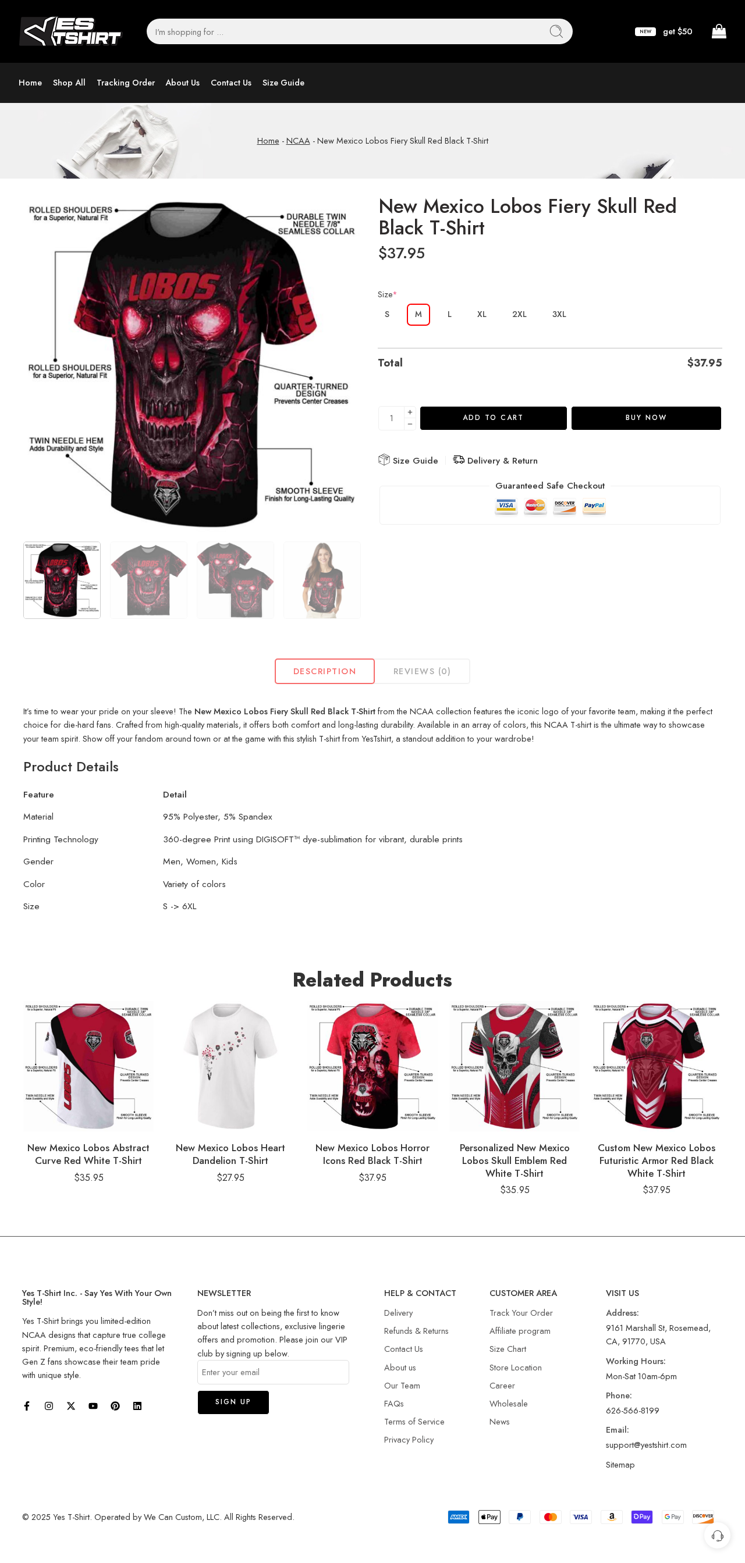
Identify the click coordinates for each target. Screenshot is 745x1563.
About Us (182, 82)
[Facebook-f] (26, 1406)
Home (30, 82)
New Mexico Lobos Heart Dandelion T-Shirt (230, 1154)
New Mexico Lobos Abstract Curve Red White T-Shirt (88, 1154)
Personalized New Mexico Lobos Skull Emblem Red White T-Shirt (515, 1160)
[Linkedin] (137, 1406)
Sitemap (620, 1464)
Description (324, 671)
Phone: (619, 1395)
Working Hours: (636, 1361)
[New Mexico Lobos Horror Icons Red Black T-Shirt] (372, 1066)
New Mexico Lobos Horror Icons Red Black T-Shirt (372, 1154)
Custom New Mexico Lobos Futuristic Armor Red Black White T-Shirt (656, 1160)
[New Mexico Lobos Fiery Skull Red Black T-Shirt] (192, 364)
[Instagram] (49, 1406)
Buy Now (646, 417)
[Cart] (718, 31)
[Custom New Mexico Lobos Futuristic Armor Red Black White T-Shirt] (656, 1066)
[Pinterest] (115, 1406)
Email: (617, 1429)
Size (388, 294)
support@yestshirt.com (646, 1445)
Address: (622, 1312)
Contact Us (231, 82)
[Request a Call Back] (717, 1535)
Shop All (69, 82)
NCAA (298, 140)
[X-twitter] (71, 1406)
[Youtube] (93, 1406)
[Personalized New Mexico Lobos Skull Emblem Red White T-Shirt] (514, 1066)
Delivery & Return (501, 460)
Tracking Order (126, 82)
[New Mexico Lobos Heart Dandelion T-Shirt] (230, 1066)
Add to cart (493, 417)
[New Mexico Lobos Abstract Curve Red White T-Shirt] (88, 1066)
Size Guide (283, 82)
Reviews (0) (422, 671)
